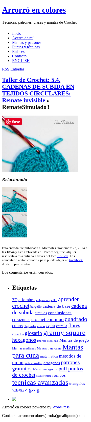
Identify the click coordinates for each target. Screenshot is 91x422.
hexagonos (24, 340)
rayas (39, 375)
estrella (61, 326)
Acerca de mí (22, 38)
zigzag (32, 389)
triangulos (77, 383)
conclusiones (60, 312)
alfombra (26, 299)
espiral (50, 326)
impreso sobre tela (47, 340)
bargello (36, 306)
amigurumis (43, 300)
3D (14, 299)
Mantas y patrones (26, 42)
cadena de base (56, 306)
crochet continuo (47, 319)
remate (47, 375)
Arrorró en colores (34, 9)
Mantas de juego (74, 340)
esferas (41, 326)
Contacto (19, 56)
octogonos (51, 363)
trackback (76, 260)
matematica (49, 356)
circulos (41, 313)
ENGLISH (21, 60)
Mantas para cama (49, 348)
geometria (18, 334)
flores (74, 325)
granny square (64, 332)
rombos (59, 375)
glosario (33, 333)
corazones (21, 319)
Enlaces (18, 51)
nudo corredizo (33, 363)
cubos (17, 325)
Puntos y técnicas (26, 47)
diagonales (30, 326)
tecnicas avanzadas (40, 382)
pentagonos (50, 369)
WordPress (61, 407)
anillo (54, 300)
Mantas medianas (24, 348)
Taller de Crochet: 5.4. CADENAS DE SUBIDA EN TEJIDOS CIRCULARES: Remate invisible (38, 90)
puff (63, 368)
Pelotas (37, 369)
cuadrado (76, 319)
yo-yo (18, 389)
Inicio (16, 33)
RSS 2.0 (62, 256)
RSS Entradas (13, 69)
